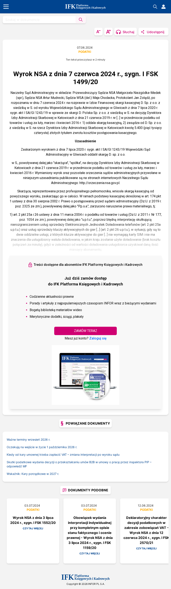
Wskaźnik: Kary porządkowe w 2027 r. (33, 473)
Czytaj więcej (33, 528)
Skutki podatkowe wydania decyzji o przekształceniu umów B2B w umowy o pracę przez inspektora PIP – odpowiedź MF (79, 464)
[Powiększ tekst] (108, 31)
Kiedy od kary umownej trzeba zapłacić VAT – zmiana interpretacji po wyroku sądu (63, 454)
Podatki (84, 51)
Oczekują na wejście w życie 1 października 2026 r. (42, 447)
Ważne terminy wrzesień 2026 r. (28, 439)
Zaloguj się (98, 338)
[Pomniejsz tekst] (98, 31)
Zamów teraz (85, 331)
